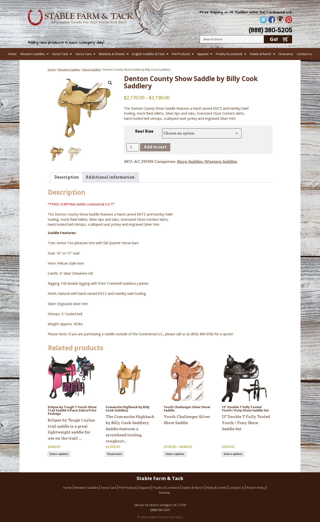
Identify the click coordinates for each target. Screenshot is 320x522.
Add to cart (155, 147)
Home (12, 54)
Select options (58, 454)
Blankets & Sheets (112, 54)
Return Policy (256, 487)
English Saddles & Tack (148, 54)
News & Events (216, 487)
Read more (114, 454)
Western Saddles (32, 54)
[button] (110, 83)
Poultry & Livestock (229, 54)
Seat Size (144, 131)
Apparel (202, 54)
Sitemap (164, 492)
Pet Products (181, 54)
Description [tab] (66, 177)
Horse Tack (60, 54)
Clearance (286, 54)
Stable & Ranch (260, 54)
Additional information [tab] (110, 177)
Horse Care (83, 54)
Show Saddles (91, 69)
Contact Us (304, 54)
